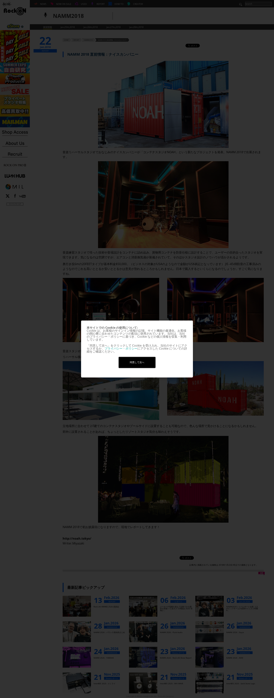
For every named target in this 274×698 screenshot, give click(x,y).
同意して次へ (137, 362)
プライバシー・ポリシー (121, 348)
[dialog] (137, 349)
